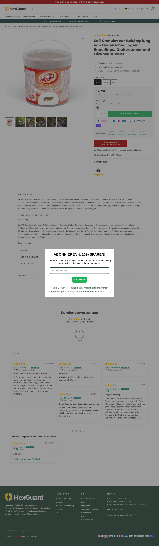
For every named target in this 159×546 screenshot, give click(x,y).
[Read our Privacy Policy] (109, 291)
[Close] (111, 252)
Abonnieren (79, 279)
